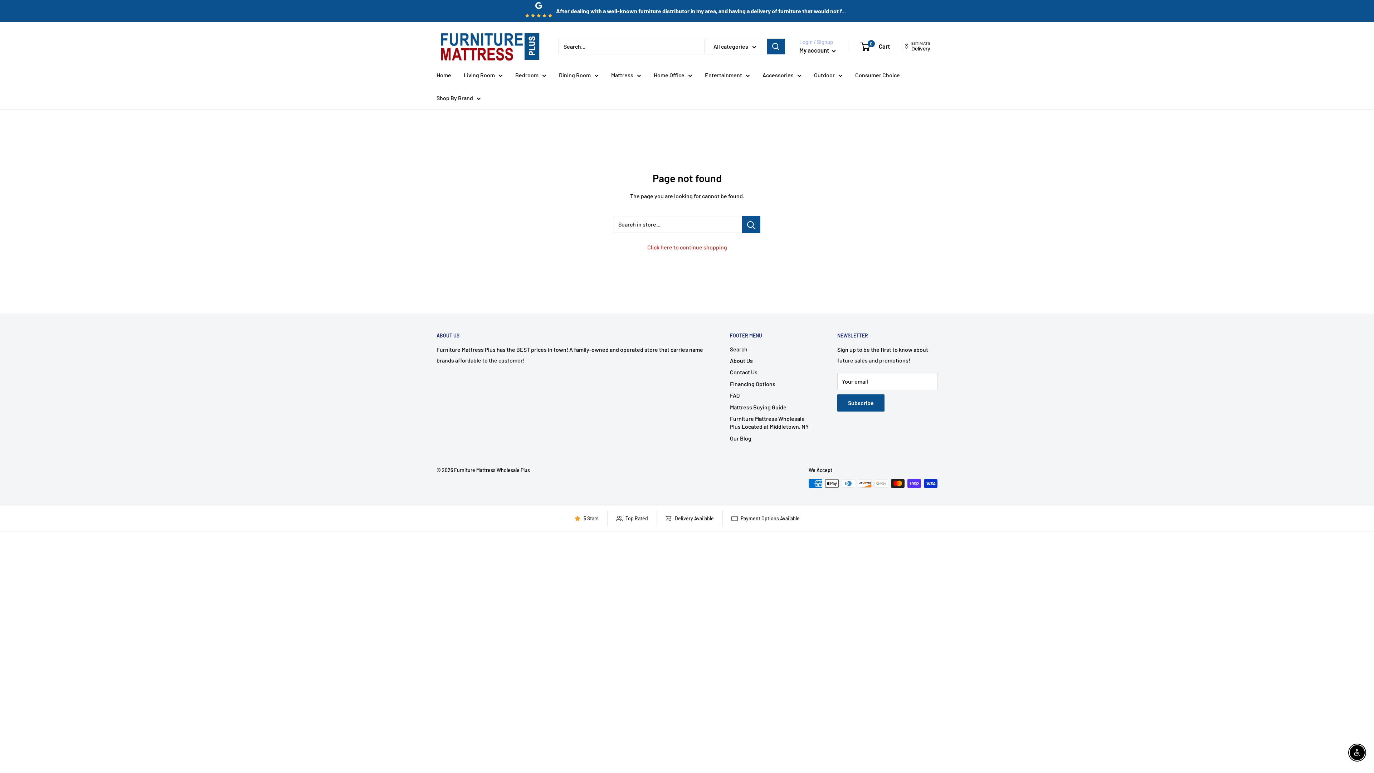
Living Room (479, 75)
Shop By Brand (455, 97)
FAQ (735, 395)
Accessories (778, 75)
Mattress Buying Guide (758, 407)
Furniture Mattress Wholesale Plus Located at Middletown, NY (769, 422)
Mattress (622, 75)
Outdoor (824, 75)
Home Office (669, 75)
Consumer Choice (877, 75)
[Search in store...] (751, 224)
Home (444, 75)
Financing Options (752, 383)
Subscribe (861, 402)
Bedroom (527, 75)
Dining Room (575, 75)
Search (738, 349)
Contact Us (743, 372)
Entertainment (723, 75)
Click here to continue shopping (687, 247)
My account (814, 50)
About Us (741, 360)
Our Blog (740, 438)
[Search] (776, 46)
